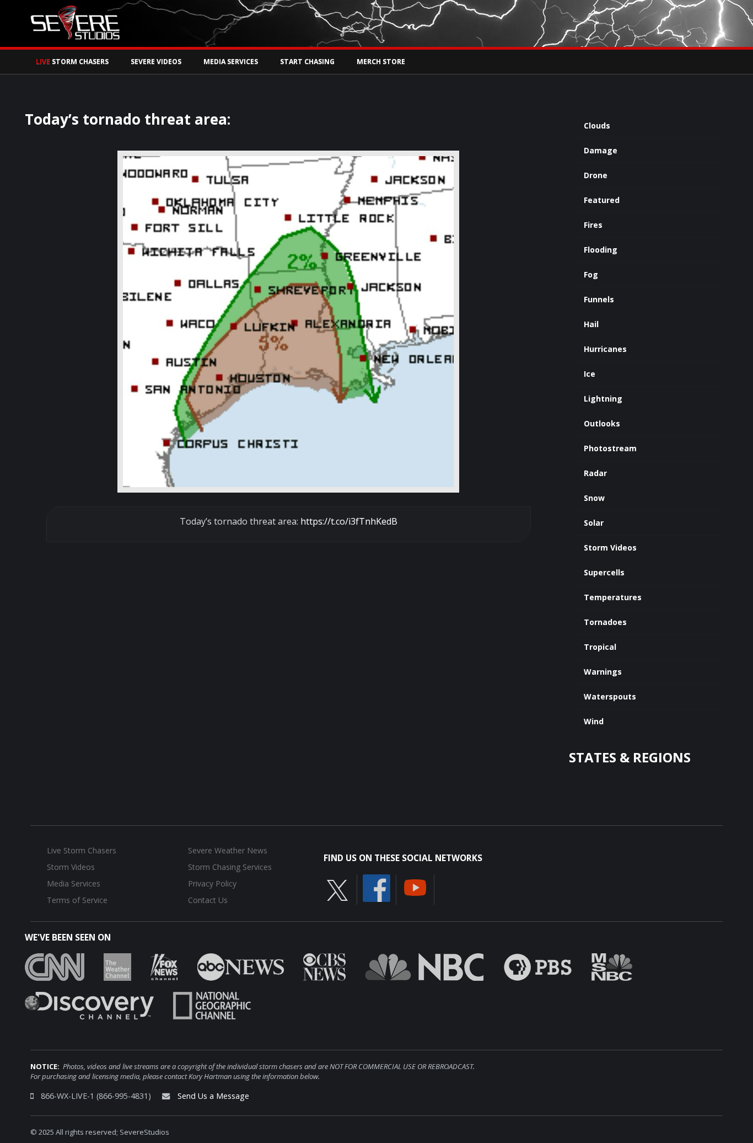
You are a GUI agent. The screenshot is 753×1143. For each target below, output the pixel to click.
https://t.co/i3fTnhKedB (348, 521)
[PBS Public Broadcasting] (537, 966)
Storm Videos (610, 547)
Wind (594, 721)
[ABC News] (240, 966)
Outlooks (602, 423)
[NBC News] (424, 966)
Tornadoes (605, 622)
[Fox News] (164, 966)
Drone (595, 175)
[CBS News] (324, 966)
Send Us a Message (213, 1096)
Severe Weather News (227, 850)
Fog (591, 274)
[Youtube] (415, 886)
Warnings (603, 671)
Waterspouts (610, 696)
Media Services (230, 61)
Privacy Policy (212, 883)
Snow (594, 498)
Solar (594, 522)
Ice (589, 373)
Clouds (597, 125)
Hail (591, 324)
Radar (595, 473)
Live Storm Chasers (81, 850)
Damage (600, 150)
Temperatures (613, 597)
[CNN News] (54, 966)
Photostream (610, 448)
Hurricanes (605, 349)
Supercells (604, 572)
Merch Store (381, 61)
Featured (602, 200)
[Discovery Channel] (89, 1005)
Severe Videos (156, 61)
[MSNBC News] (611, 966)
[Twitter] (337, 889)
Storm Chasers (72, 61)
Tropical (600, 647)
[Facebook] (376, 887)
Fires (593, 225)
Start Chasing (307, 61)
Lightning (603, 398)
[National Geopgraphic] (212, 1005)
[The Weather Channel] (117, 966)
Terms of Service (77, 900)
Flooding (600, 249)
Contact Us (208, 900)
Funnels (599, 299)
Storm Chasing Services (230, 867)
